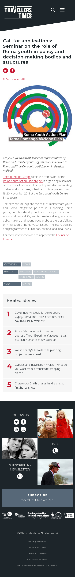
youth (27, 284)
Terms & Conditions (37, 553)
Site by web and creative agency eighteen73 (37, 565)
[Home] (26, 13)
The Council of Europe (17, 177)
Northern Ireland (45, 271)
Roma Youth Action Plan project (23, 181)
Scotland (26, 277)
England (25, 271)
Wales (40, 277)
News (26, 264)
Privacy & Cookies (37, 547)
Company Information (37, 541)
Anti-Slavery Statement (38, 559)
